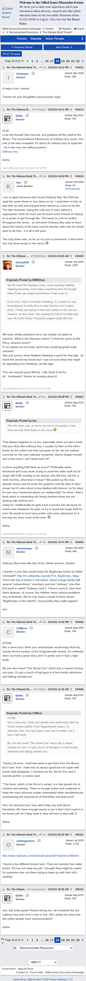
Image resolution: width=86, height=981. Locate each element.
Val (44, 67)
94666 (80, 622)
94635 (80, 176)
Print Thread (11, 53)
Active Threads (55, 38)
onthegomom (38, 889)
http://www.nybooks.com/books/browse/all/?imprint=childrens (40, 855)
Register (66, 28)
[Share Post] (71, 67)
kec (43, 396)
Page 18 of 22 (13, 61)
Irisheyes (40, 109)
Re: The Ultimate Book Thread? (24, 67)
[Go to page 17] (27, 61)
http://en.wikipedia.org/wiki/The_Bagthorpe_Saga (48, 575)
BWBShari (39, 256)
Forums (49, 28)
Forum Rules (9, 968)
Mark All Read (25, 968)
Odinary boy (10, 151)
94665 (80, 542)
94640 (80, 256)
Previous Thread (23, 47)
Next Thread (63, 47)
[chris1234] (7, 269)
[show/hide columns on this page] (82, 38)
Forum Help (36, 972)
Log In (80, 28)
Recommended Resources (23, 32)
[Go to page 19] (82, 61)
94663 (80, 396)
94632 (80, 67)
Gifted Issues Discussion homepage (21, 28)
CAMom (41, 689)
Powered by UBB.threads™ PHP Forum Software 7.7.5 (43, 979)
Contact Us (22, 972)
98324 (80, 834)
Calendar (36, 38)
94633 (80, 109)
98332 (80, 889)
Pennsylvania (72, 188)
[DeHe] (7, 122)
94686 (80, 689)
